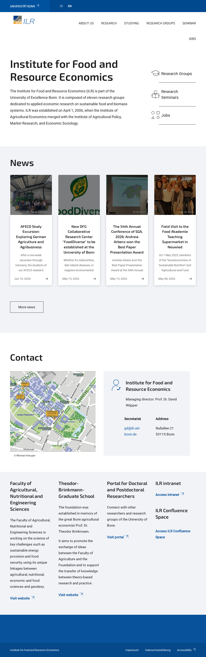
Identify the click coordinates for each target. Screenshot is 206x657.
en (70, 6)
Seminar (189, 23)
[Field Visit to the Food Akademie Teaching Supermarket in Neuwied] (190, 279)
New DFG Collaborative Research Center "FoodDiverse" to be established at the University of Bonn (79, 239)
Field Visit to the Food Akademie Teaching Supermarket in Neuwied (175, 236)
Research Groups (160, 23)
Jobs (192, 38)
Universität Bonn (22, 6)
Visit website (20, 598)
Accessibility (184, 650)
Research (109, 23)
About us (86, 23)
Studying (131, 23)
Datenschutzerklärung (157, 650)
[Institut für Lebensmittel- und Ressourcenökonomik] (23, 22)
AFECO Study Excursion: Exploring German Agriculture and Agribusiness (31, 236)
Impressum (132, 650)
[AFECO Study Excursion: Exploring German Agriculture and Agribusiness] (46, 279)
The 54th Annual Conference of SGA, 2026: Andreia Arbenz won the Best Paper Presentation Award (127, 239)
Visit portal (115, 537)
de (61, 6)
